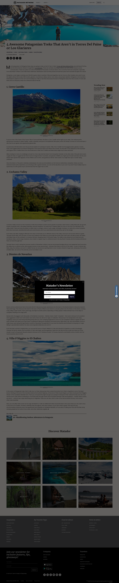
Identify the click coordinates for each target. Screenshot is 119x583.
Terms (61, 299)
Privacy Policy (66, 299)
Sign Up (72, 296)
